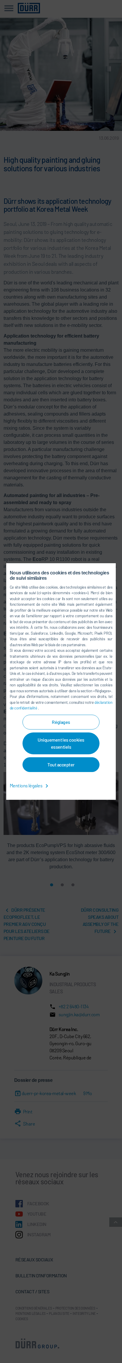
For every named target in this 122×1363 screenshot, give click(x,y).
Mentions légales (26, 785)
